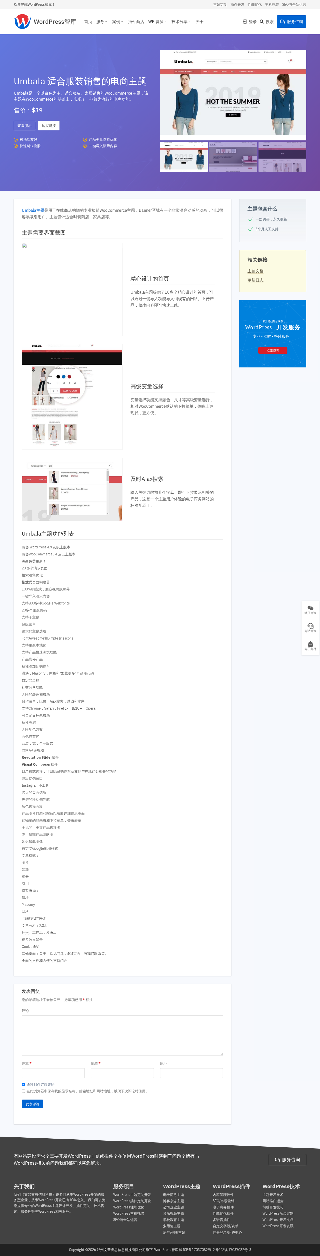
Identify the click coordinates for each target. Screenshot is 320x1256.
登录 (253, 21)
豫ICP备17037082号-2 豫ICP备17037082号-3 (215, 1249)
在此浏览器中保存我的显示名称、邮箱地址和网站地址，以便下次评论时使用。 (87, 1091)
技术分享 (180, 21)
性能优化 (255, 4)
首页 (88, 21)
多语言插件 (221, 1219)
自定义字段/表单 (225, 1226)
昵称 (25, 1063)
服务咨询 (295, 21)
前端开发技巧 (273, 1207)
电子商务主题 (173, 1194)
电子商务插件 (223, 1207)
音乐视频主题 (173, 1213)
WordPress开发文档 (278, 1219)
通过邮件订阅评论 (40, 1084)
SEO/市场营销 (223, 1201)
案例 (116, 21)
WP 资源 (156, 21)
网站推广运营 (273, 1201)
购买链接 (49, 125)
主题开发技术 (273, 1194)
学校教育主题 (173, 1219)
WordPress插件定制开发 (132, 1201)
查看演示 (25, 125)
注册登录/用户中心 (227, 1232)
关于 (200, 21)
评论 (25, 1010)
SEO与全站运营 (294, 4)
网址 (163, 1063)
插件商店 (136, 21)
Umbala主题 (33, 210)
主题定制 (220, 4)
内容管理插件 (223, 1194)
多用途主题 (171, 1226)
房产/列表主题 (174, 1232)
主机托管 (272, 4)
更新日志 (256, 280)
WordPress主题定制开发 (132, 1194)
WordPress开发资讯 (278, 1226)
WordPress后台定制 (278, 1213)
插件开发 (237, 4)
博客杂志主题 (173, 1201)
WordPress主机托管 (128, 1213)
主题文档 (256, 270)
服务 (100, 21)
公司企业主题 (173, 1207)
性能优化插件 (223, 1213)
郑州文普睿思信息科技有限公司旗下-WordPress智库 (137, 1249)
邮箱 (94, 1063)
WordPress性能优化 (128, 1207)
